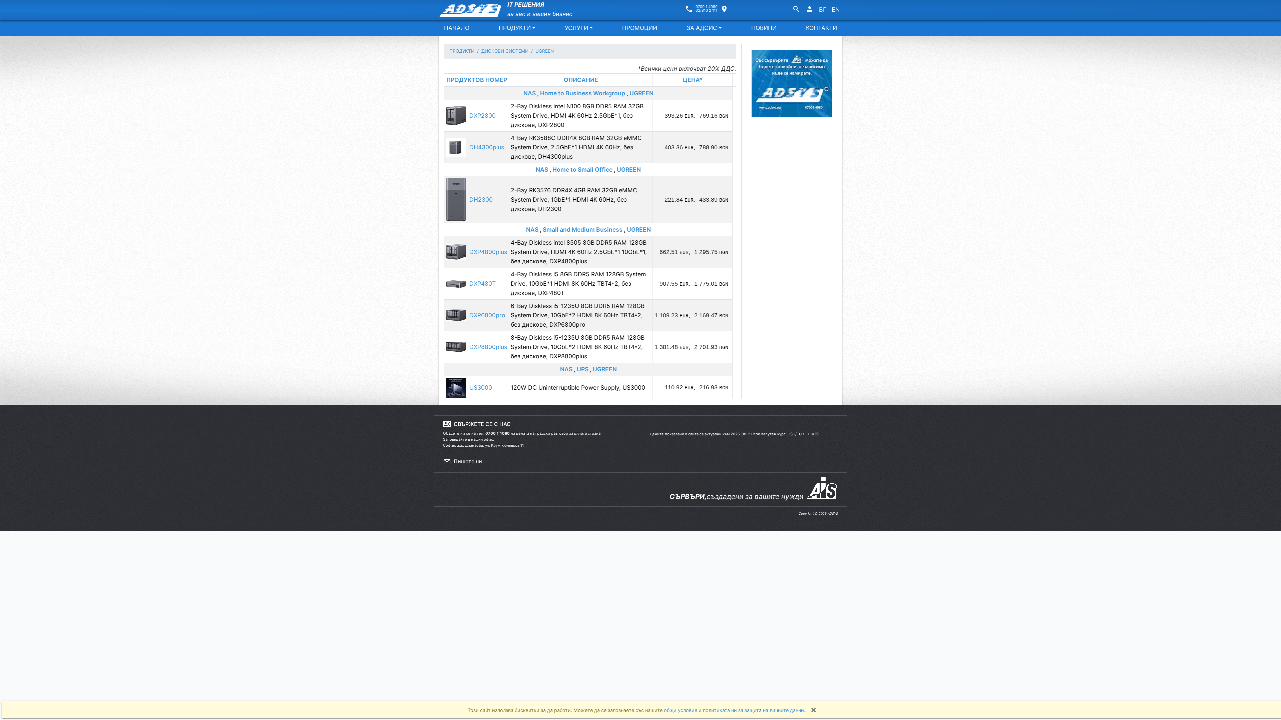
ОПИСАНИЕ (581, 79)
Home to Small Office (582, 169)
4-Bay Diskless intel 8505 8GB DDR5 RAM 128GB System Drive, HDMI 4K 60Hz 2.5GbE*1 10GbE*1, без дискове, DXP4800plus (579, 252)
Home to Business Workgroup (582, 93)
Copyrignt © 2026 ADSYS (818, 513)
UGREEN (641, 93)
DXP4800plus (488, 251)
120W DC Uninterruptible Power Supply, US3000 (578, 387)
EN (836, 9)
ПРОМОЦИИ (639, 27)
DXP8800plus (488, 346)
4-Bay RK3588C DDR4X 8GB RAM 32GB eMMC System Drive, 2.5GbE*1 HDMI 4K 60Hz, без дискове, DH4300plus (576, 147)
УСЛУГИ (576, 27)
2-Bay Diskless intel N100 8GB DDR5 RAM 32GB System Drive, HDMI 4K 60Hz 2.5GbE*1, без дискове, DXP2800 (577, 115)
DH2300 (481, 199)
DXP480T (482, 283)
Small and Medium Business (582, 229)
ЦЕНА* (693, 79)
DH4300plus (486, 147)
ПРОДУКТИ (515, 27)
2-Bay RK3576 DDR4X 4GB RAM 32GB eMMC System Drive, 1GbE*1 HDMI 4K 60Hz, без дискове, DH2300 (574, 199)
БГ (822, 9)
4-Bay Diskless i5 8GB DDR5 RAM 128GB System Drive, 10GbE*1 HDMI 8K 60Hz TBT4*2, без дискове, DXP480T (578, 283)
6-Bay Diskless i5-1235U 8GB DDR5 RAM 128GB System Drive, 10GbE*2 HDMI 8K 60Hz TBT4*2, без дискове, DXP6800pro (578, 315)
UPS (582, 369)
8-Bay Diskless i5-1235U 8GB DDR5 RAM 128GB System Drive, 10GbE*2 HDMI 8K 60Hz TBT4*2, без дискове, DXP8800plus (578, 347)
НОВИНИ (764, 27)
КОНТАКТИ (821, 27)
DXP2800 (482, 115)
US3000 (480, 387)
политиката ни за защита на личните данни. (754, 710)
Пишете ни (462, 462)
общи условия (681, 710)
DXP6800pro (487, 315)
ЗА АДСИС (702, 27)
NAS (529, 93)
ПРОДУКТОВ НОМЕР (476, 79)
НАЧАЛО (456, 27)
